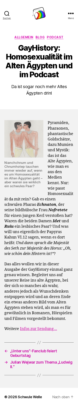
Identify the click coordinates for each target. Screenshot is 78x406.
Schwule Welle (30, 397)
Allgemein (24, 37)
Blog (40, 37)
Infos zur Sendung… (38, 328)
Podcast (55, 37)
